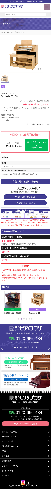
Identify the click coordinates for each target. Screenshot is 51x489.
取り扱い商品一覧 (9, 432)
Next (47, 304)
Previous (3, 304)
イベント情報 (7, 441)
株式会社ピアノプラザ (25, 328)
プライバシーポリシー (11, 466)
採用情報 (5, 475)
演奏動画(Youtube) (10, 446)
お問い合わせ (7, 471)
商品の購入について (10, 436)
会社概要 (5, 456)
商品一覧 (10, 32)
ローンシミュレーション (36, 144)
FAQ (4, 451)
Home (3, 32)
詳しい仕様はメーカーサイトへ (38, 124)
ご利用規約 (6, 461)
